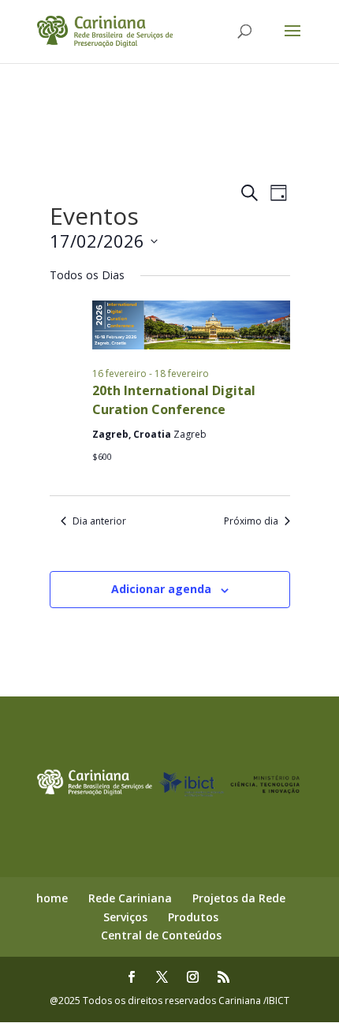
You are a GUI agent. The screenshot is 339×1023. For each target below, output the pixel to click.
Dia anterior (99, 521)
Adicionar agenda (161, 588)
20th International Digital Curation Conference (173, 400)
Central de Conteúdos (161, 935)
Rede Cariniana (130, 897)
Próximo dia (251, 521)
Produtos (193, 916)
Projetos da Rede (238, 897)
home (52, 897)
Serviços (125, 916)
